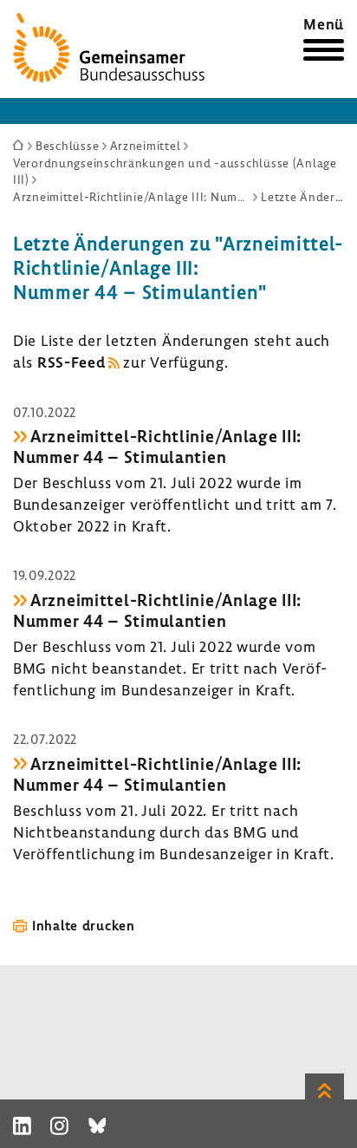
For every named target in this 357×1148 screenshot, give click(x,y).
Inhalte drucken (83, 925)
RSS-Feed (71, 362)
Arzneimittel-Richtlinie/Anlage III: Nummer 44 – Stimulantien (157, 446)
